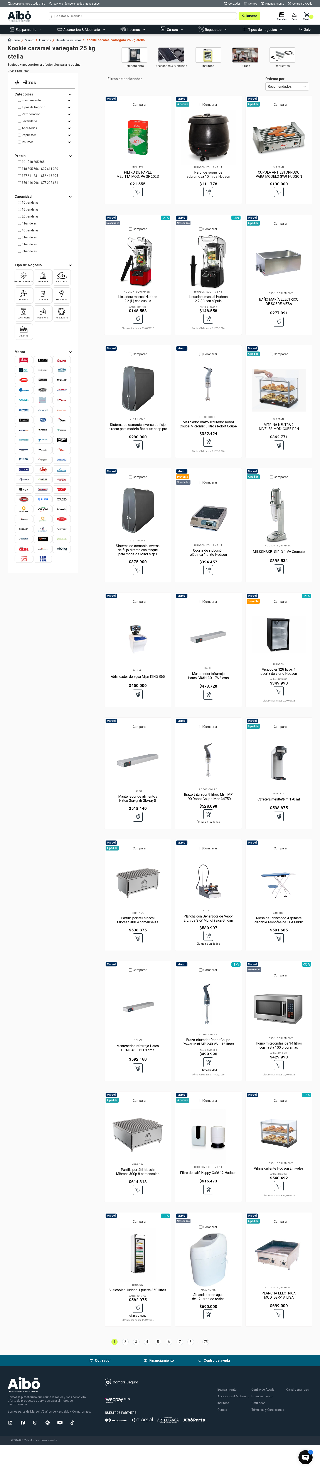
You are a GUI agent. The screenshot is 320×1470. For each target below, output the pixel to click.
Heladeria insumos (70, 40)
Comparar (140, 104)
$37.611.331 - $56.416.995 (40, 175)
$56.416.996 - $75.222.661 (40, 182)
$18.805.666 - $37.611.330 (40, 169)
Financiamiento (262, 1396)
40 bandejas (30, 230)
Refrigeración (31, 114)
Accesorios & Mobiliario (233, 1396)
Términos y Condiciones (267, 1409)
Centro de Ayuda (263, 1389)
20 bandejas (30, 216)
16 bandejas (30, 209)
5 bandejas (29, 237)
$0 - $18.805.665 (33, 162)
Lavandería (29, 121)
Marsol (31, 40)
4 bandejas (29, 223)
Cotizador (258, 1403)
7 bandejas (29, 251)
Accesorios (29, 128)
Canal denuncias (297, 1389)
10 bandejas (30, 202)
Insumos (47, 40)
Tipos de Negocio (33, 107)
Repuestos (29, 135)
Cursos (222, 1409)
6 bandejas (29, 244)
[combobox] (268, 87)
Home (16, 40)
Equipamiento (31, 100)
